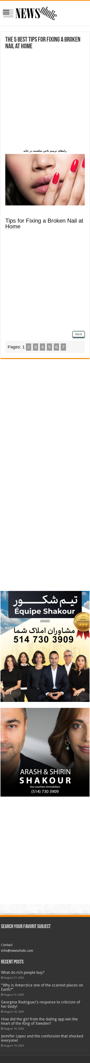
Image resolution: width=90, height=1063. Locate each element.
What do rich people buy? (22, 972)
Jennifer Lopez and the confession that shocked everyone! (42, 1038)
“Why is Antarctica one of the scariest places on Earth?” (42, 987)
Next (78, 334)
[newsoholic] (30, 12)
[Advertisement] (45, 101)
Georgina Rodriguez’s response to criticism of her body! (40, 1004)
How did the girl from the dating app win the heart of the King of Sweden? (39, 1021)
